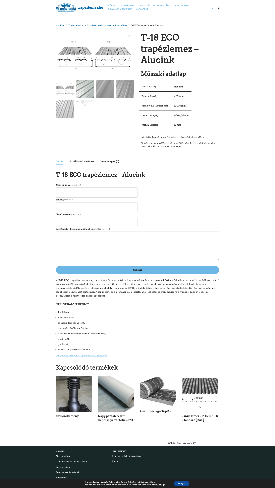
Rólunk (112, 6)
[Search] (212, 7)
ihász (186, 143)
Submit (137, 270)
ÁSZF (115, 461)
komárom (212, 143)
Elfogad (181, 483)
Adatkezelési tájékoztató (126, 456)
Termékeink (128, 6)
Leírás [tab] (59, 161)
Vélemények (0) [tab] (110, 161)
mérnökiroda (153, 146)
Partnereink (182, 6)
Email (64, 199)
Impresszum (119, 451)
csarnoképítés (171, 143)
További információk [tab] (81, 161)
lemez (143, 146)
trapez (166, 146)
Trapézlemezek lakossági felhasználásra (107, 25)
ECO (181, 143)
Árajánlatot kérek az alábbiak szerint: (83, 229)
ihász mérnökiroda (198, 143)
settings (161, 485)
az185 (161, 143)
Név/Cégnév (68, 185)
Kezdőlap (60, 25)
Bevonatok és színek (120, 9)
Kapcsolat (142, 9)
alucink (152, 143)
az (158, 143)
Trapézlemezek (76, 25)
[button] (129, 36)
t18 (161, 146)
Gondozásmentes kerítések (155, 6)
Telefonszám (68, 214)
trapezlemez (175, 146)
